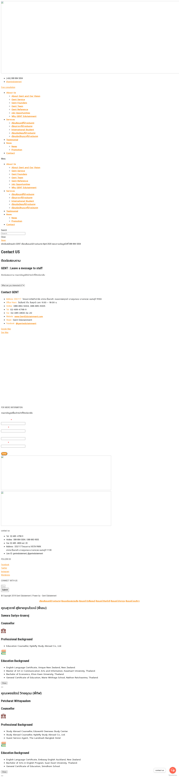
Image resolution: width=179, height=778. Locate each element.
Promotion (17, 149)
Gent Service (18, 99)
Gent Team (17, 106)
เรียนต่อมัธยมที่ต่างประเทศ (23, 133)
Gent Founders (19, 102)
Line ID (4, 434)
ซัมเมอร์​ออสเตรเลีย (69, 601)
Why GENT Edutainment (24, 116)
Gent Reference (20, 109)
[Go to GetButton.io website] (173, 775)
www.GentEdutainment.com (28, 316)
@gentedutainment (26, 323)
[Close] (2, 775)
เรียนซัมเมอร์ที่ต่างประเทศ (23, 123)
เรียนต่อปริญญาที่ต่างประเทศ (25, 136)
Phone (5, 427)
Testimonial (12, 139)
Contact (10, 153)
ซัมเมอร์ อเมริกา (133, 601)
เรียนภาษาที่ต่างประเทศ (22, 126)
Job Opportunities (21, 113)
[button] (8, 87)
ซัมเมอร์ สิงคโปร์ (103, 601)
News (14, 146)
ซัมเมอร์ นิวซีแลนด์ (87, 601)
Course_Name (8, 281)
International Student (23, 129)
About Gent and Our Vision (26, 96)
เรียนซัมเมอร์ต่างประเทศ (50, 601)
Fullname (6, 419)
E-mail (5, 442)
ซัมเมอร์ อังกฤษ (118, 601)
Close (4, 683)
